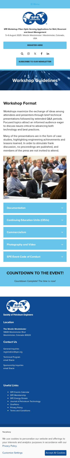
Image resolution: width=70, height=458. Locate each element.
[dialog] (35, 442)
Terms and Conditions (20, 410)
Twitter (35, 54)
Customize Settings (12, 453)
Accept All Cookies (55, 453)
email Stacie (8, 360)
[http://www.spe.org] (35, 23)
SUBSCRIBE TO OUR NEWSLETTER (35, 61)
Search (22, 54)
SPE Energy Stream (19, 398)
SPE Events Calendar (19, 392)
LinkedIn (48, 54)
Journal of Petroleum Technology (25, 401)
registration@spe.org (12, 351)
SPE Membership (18, 395)
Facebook (42, 54)
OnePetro (14, 404)
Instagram (29, 54)
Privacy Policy (16, 407)
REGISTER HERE (35, 45)
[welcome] (18, 315)
